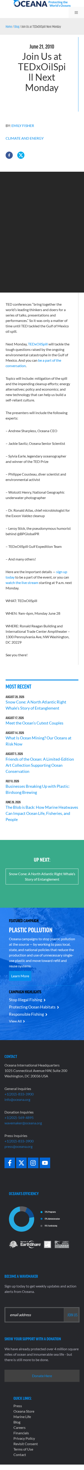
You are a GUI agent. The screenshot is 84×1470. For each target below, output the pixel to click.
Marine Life (22, 1416)
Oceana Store (23, 1411)
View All (15, 1021)
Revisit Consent (25, 1444)
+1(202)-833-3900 (19, 1094)
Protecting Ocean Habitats (32, 1006)
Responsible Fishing (26, 1014)
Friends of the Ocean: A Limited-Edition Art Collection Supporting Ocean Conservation (40, 765)
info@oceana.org (17, 1099)
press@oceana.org (18, 1146)
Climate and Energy (25, 138)
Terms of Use (23, 1449)
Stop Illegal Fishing (25, 999)
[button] (9, 155)
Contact (19, 1454)
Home (9, 26)
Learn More (20, 976)
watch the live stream (22, 582)
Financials (21, 1433)
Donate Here (42, 1376)
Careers (19, 1427)
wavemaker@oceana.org (23, 1123)
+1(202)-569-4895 (19, 1117)
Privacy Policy (24, 1438)
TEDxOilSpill (38, 344)
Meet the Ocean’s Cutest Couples (34, 722)
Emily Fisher (22, 125)
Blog (16, 26)
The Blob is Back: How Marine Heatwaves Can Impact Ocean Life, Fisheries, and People (42, 813)
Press (17, 1406)
